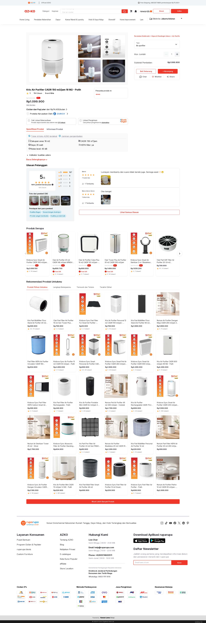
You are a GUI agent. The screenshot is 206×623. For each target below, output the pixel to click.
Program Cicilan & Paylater (29, 544)
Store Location (66, 568)
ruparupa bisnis (24, 549)
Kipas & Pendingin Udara (161, 36)
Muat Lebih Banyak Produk (103, 502)
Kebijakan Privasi (67, 549)
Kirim (179, 563)
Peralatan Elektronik (142, 36)
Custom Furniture (25, 554)
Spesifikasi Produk (35, 129)
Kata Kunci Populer (68, 559)
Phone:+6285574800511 (100, 555)
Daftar (179, 11)
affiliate (63, 564)
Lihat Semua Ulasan (129, 212)
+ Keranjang (168, 71)
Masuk (161, 11)
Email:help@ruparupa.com (101, 547)
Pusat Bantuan (23, 540)
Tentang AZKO (66, 540)
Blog (62, 544)
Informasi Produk (55, 129)
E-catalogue (65, 554)
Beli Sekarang (146, 71)
